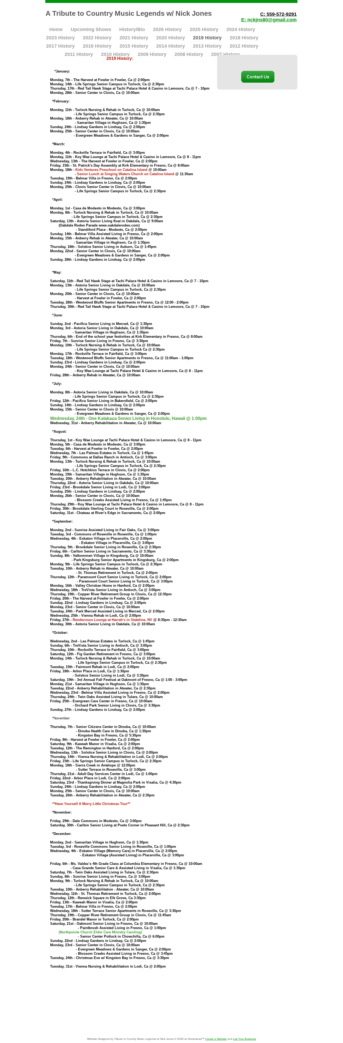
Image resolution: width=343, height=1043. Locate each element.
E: (244, 19)
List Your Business (244, 1038)
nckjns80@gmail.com (272, 19)
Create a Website (216, 1038)
